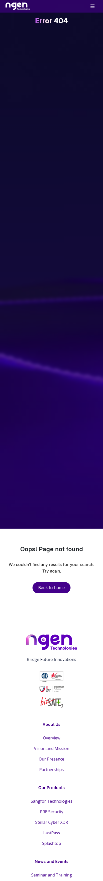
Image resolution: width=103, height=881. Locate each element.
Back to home (51, 587)
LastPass (51, 833)
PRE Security (51, 811)
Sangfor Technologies (51, 801)
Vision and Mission (51, 748)
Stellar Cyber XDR (51, 822)
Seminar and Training (51, 875)
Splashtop (51, 843)
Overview (51, 738)
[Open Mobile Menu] (92, 6)
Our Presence (51, 759)
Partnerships (51, 769)
